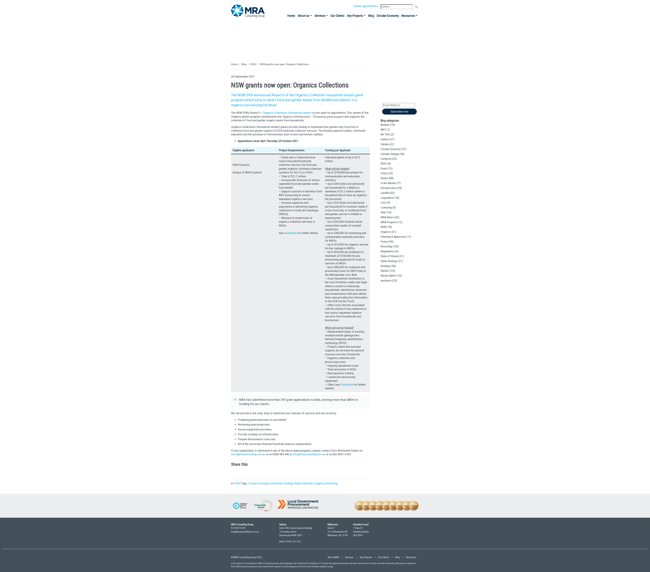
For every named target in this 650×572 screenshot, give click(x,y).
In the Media (388, 183)
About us (303, 16)
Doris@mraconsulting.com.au (248, 454)
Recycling (332, 483)
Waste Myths (388, 275)
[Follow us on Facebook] (415, 534)
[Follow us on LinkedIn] (406, 534)
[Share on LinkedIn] (234, 472)
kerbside (308, 483)
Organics (319, 483)
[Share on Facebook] (254, 472)
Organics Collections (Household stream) (287, 112)
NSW (383, 227)
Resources (408, 16)
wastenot (386, 280)
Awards (385, 124)
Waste (384, 270)
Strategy (386, 266)
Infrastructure (388, 188)
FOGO (253, 64)
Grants (297, 483)
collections (276, 483)
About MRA (333, 557)
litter (383, 212)
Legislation (387, 197)
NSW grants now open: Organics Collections (284, 64)
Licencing (386, 207)
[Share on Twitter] (244, 472)
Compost (386, 158)
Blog (371, 16)
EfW (383, 163)
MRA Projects (389, 222)
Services (320, 16)
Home (291, 16)
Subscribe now (399, 111)
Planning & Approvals (393, 236)
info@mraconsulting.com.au (309, 454)
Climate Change (390, 154)
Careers (385, 144)
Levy (383, 202)
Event (384, 168)
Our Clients (337, 16)
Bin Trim (385, 134)
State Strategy (389, 261)
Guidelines (290, 233)
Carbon (385, 139)
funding (288, 483)
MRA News (387, 217)
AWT (383, 129)
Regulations (388, 251)
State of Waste (389, 256)
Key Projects (355, 16)
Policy (384, 241)
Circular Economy (388, 16)
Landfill (385, 193)
